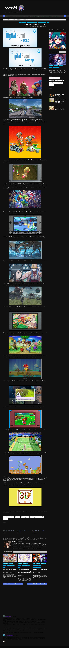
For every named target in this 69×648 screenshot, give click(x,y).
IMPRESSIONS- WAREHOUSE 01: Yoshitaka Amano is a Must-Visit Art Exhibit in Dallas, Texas (60, 100)
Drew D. (63, 109)
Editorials (29, 16)
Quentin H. (56, 105)
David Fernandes (20, 576)
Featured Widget (30, 22)
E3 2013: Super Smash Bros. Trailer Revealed (23, 531)
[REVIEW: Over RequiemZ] (57, 59)
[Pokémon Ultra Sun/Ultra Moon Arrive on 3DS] (40, 558)
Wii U (48, 22)
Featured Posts (54, 52)
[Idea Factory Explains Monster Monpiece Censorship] (10, 558)
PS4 (19, 567)
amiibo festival (8, 537)
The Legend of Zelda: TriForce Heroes (13, 539)
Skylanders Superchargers (33, 538)
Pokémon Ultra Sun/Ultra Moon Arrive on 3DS (40, 570)
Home (7, 16)
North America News (42, 22)
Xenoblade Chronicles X (22, 539)
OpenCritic (43, 16)
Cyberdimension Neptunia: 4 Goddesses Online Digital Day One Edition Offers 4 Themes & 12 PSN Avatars (25, 572)
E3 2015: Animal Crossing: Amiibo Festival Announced (13, 583)
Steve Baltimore (13, 572)
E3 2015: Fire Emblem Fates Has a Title (39, 583)
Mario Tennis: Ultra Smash (10, 538)
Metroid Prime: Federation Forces (20, 538)
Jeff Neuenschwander (33, 26)
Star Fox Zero (42, 538)
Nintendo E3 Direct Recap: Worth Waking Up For (38, 531)
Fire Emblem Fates (19, 537)
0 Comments (63, 70)
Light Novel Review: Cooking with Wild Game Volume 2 (60, 107)
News (12, 16)
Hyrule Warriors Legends (38, 537)
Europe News (6, 563)
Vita (4, 567)
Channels (20, 563)
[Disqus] (25, 599)
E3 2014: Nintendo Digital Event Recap (9, 530)
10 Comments (43, 26)
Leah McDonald (57, 96)
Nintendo (27, 538)
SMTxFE (38, 538)
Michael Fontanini (35, 573)
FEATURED (24, 22)
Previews (23, 16)
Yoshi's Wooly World (34, 539)
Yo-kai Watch (29, 539)
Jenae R (58, 70)
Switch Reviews (56, 67)
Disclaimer (55, 16)
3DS (20, 22)
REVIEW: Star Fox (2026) (59, 94)
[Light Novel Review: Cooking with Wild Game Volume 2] (51, 108)
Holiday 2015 (32, 537)
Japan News (35, 565)
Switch (51, 67)
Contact (49, 16)
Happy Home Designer (26, 537)
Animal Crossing (13, 537)
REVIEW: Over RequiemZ (54, 69)
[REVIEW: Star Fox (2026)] (51, 96)
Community (36, 16)
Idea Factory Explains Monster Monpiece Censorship (9, 570)
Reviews (17, 16)
